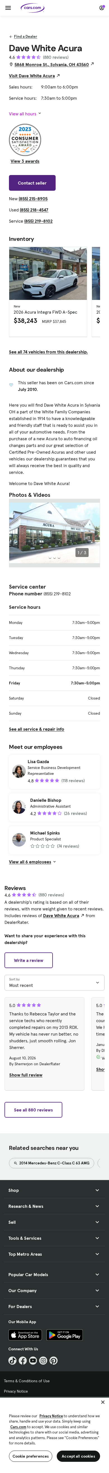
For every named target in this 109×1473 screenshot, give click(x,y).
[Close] (103, 1402)
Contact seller (32, 183)
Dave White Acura (61, 915)
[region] (54, 1435)
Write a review (28, 960)
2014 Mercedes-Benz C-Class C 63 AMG (53, 1163)
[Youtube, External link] (33, 1361)
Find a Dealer (25, 36)
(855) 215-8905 (33, 198)
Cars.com (18, 1427)
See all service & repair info (36, 729)
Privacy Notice (16, 1391)
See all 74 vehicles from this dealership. (48, 352)
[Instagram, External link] (43, 1361)
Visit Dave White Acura (32, 75)
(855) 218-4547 (34, 210)
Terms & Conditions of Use (27, 1380)
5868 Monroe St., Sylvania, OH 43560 (52, 64)
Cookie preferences (31, 1456)
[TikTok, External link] (12, 1361)
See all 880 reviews (33, 1110)
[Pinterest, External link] (53, 1361)
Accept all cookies (78, 1456)
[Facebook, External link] (23, 1361)
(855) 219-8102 (38, 221)
